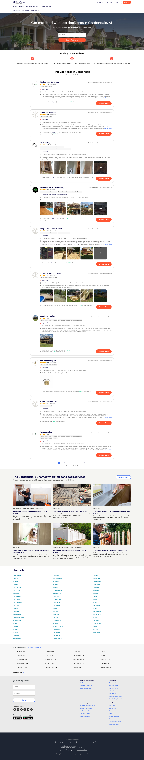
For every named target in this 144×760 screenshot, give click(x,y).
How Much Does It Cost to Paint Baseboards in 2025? (111, 512)
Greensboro (57, 621)
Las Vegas (56, 606)
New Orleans (57, 579)
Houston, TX (49, 655)
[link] (72, 84)
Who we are (112, 708)
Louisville (56, 576)
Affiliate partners (113, 724)
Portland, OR (49, 663)
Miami (15, 624)
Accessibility (80, 746)
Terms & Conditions (82, 750)
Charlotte (56, 618)
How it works (112, 705)
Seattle (95, 627)
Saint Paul (56, 597)
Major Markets (19, 570)
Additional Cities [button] (17, 672)
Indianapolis (17, 639)
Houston (95, 609)
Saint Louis (56, 603)
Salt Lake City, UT (79, 663)
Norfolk (95, 618)
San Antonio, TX (106, 663)
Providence (96, 588)
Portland (95, 576)
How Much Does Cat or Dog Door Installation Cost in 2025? (30, 551)
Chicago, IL (77, 651)
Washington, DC (106, 667)
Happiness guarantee (115, 721)
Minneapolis (57, 594)
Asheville (56, 615)
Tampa (15, 630)
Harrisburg (96, 579)
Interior (15, 6)
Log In (118, 2)
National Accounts (85, 716)
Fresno (15, 585)
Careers (111, 711)
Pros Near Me (112, 693)
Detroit (55, 588)
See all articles (123, 477)
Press (110, 713)
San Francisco (17, 603)
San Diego (16, 600)
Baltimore (56, 582)
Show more (108, 98)
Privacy (62, 746)
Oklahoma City (58, 639)
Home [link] (14, 10)
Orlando (16, 627)
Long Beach (17, 588)
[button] (46, 167)
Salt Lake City (97, 615)
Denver (15, 609)
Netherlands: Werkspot (83, 742)
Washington (17, 615)
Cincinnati (56, 630)
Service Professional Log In (87, 705)
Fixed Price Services (85, 688)
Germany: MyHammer (61, 742)
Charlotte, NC (49, 651)
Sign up (24, 700)
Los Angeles (17, 591)
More (37, 6)
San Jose (16, 606)
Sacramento (17, 597)
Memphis (96, 591)
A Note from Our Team (115, 696)
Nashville (96, 594)
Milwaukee (96, 633)
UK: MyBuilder (93, 742)
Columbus (56, 636)
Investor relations (114, 716)
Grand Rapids (57, 591)
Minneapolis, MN (50, 659)
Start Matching (72, 40)
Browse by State (33, 647)
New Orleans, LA (78, 659)
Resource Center (114, 688)
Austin (95, 597)
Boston (55, 585)
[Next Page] (90, 463)
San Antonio (97, 612)
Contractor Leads (85, 713)
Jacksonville (17, 621)
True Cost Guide (113, 685)
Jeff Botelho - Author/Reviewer (23, 508)
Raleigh (55, 624)
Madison (95, 630)
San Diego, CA (22, 667)
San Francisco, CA (51, 667)
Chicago (16, 636)
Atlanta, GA (21, 651)
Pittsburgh (96, 585)
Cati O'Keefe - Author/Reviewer (63, 547)
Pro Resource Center (86, 711)
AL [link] (19, 10)
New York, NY (105, 659)
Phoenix (15, 579)
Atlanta (15, 633)
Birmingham (17, 576)
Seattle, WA (77, 667)
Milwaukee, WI (22, 659)
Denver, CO (21, 655)
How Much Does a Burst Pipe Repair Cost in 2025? (30, 513)
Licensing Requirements (115, 699)
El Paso (95, 603)
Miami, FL (104, 655)
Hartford (16, 612)
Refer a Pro (112, 691)
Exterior (21, 6)
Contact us (112, 719)
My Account (112, 683)
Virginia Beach (97, 624)
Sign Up (126, 2)
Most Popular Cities (19, 647)
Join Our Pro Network (86, 708)
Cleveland (56, 633)
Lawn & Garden (30, 6)
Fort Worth (96, 606)
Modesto (16, 594)
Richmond (96, 621)
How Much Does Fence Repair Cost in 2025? (110, 550)
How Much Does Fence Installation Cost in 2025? (69, 552)
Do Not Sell (73, 746)
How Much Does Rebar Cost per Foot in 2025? (71, 511)
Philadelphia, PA (22, 663)
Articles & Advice (46, 6)
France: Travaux (51, 742)
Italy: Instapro (72, 742)
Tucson (15, 582)
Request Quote (104, 103)
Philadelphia (97, 582)
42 (84, 463)
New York (56, 612)
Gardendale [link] (25, 10)
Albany (55, 609)
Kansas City (57, 600)
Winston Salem (58, 627)
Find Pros (82, 683)
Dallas (95, 600)
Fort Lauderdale (18, 618)
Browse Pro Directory (86, 685)
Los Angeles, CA (78, 655)
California (67, 746)
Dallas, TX (104, 651)
